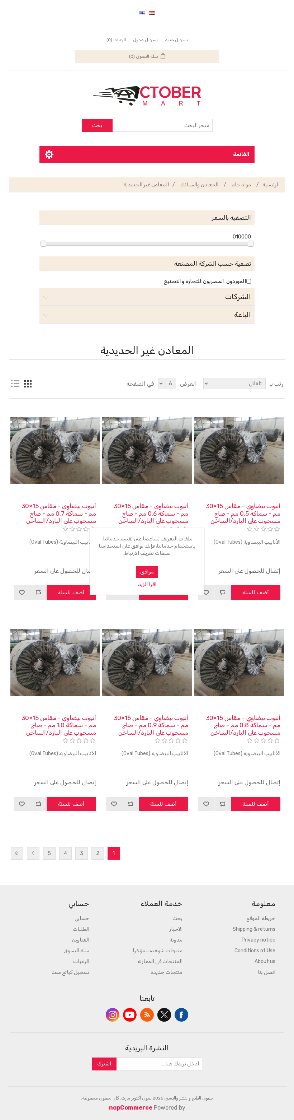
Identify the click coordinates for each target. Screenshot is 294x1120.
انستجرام (112, 1015)
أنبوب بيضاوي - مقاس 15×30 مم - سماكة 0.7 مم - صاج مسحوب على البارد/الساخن (59, 513)
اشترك (104, 1064)
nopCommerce (130, 1107)
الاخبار (175, 929)
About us (265, 961)
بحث (97, 125)
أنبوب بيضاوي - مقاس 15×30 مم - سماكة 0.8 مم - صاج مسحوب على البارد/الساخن (243, 725)
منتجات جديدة (166, 972)
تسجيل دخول (145, 39)
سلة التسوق (76, 951)
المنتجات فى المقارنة (159, 961)
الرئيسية (271, 185)
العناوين (80, 940)
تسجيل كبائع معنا (70, 972)
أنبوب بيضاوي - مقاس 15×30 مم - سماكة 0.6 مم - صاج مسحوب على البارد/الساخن (151, 513)
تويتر (164, 1015)
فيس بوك (181, 1015)
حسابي (82, 918)
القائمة (15, 383)
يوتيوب (130, 1015)
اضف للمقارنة (222, 592)
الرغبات (81, 961)
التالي (33, 853)
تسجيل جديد (176, 39)
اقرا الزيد (147, 584)
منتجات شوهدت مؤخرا (157, 951)
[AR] (151, 13)
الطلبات (81, 929)
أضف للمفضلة (206, 592)
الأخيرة (17, 853)
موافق (147, 572)
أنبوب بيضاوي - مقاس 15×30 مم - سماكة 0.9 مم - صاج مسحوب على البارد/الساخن (151, 725)
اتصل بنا (266, 972)
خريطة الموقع (260, 918)
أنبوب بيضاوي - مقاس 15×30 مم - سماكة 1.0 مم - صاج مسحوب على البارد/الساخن (59, 725)
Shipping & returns (254, 929)
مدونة (176, 940)
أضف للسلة (255, 592)
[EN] (142, 13)
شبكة (28, 383)
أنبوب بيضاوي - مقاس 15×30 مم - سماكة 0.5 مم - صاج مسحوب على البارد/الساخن (243, 513)
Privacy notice (258, 940)
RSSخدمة (147, 1015)
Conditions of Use (254, 951)
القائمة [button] (241, 154)
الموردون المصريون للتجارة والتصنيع (205, 281)
